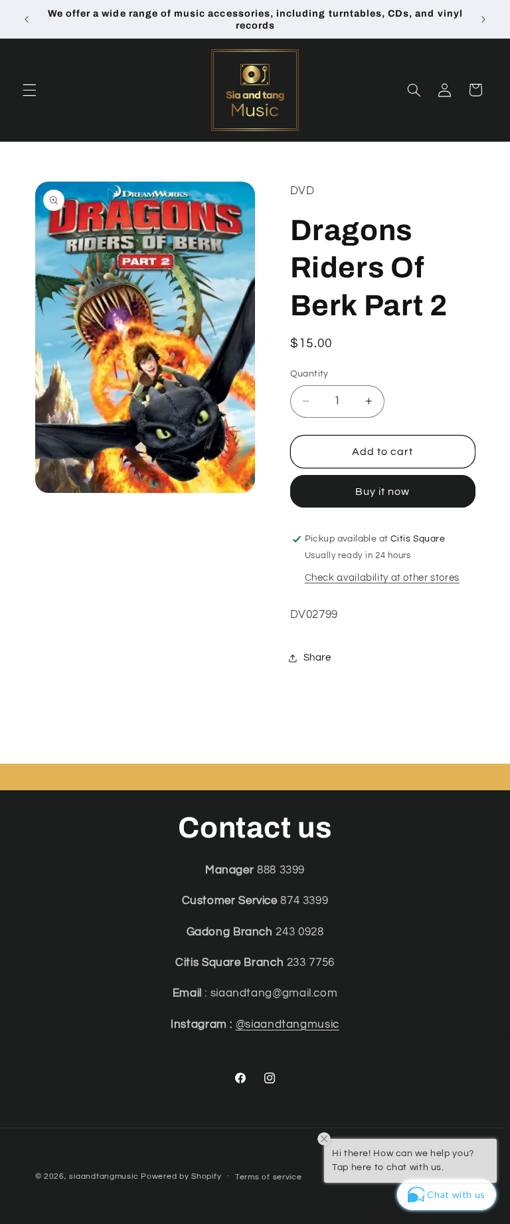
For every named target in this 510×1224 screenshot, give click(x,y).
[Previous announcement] (26, 19)
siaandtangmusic (103, 1176)
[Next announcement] (483, 19)
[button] (29, 90)
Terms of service (268, 1177)
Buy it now (382, 491)
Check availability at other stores (382, 578)
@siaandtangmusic (287, 1024)
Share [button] (317, 658)
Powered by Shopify (181, 1176)
